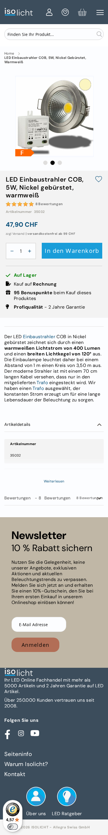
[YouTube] (35, 733)
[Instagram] (21, 733)
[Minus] (10, 251)
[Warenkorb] (82, 13)
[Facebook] (7, 733)
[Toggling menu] (100, 12)
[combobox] (54, 34)
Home (9, 53)
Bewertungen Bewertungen (53, 498)
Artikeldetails (17, 424)
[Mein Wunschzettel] (65, 13)
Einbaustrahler (39, 337)
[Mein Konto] (49, 13)
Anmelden (35, 644)
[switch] (12, 827)
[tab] (54, 424)
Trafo (42, 383)
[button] (45, 163)
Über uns (36, 814)
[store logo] (23, 12)
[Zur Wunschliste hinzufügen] (98, 180)
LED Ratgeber (67, 814)
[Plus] (31, 251)
